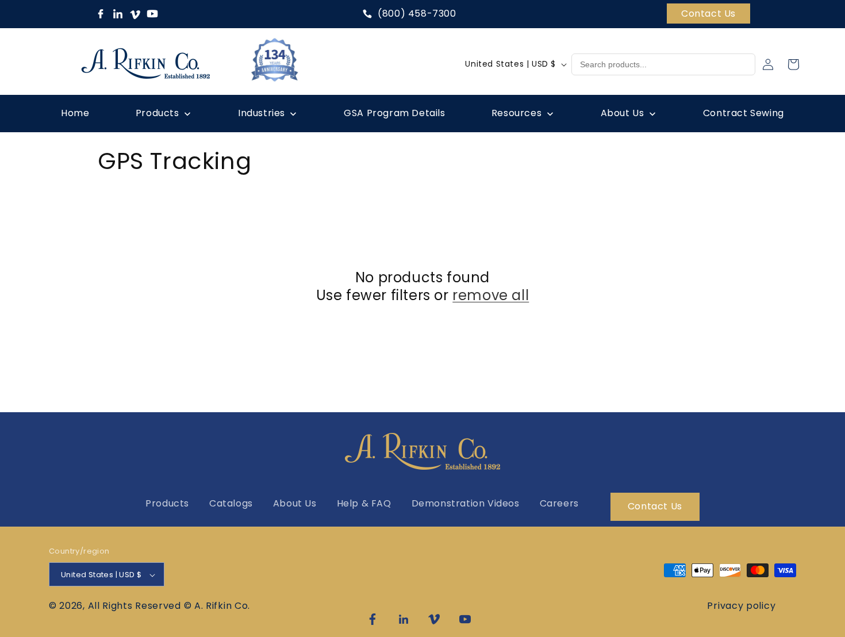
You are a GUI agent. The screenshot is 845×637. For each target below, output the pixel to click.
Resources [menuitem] (516, 113)
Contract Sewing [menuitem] (743, 113)
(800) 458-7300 (417, 13)
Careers (559, 503)
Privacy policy (741, 605)
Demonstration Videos (466, 503)
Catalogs (231, 503)
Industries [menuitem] (261, 113)
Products (167, 503)
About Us (295, 503)
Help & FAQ (364, 503)
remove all (490, 295)
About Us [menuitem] (622, 113)
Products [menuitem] (157, 113)
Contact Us (708, 13)
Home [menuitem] (75, 113)
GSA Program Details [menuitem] (394, 113)
